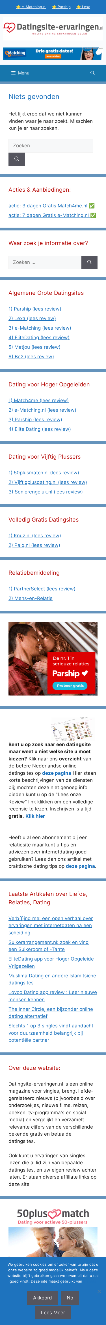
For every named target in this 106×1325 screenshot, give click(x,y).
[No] (99, 1291)
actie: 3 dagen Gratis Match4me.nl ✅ (51, 206)
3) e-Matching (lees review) (39, 328)
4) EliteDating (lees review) (39, 337)
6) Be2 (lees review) (31, 356)
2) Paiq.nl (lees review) (34, 545)
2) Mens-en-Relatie (30, 598)
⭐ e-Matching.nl (31, 6)
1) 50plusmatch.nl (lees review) (43, 472)
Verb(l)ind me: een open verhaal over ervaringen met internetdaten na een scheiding (50, 926)
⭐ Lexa (83, 6)
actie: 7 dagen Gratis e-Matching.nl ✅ (52, 215)
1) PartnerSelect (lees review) (41, 589)
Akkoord (42, 1298)
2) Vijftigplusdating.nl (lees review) (47, 482)
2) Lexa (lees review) (32, 318)
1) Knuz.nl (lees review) (34, 535)
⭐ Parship (61, 6)
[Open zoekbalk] (92, 73)
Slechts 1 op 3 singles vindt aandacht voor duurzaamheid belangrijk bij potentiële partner (50, 1033)
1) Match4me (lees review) (38, 400)
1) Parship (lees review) (34, 309)
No (70, 1298)
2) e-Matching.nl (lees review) (42, 410)
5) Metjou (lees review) (34, 347)
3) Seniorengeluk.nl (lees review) (45, 492)
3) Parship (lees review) (35, 419)
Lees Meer (53, 1312)
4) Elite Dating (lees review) (39, 429)
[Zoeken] (16, 159)
